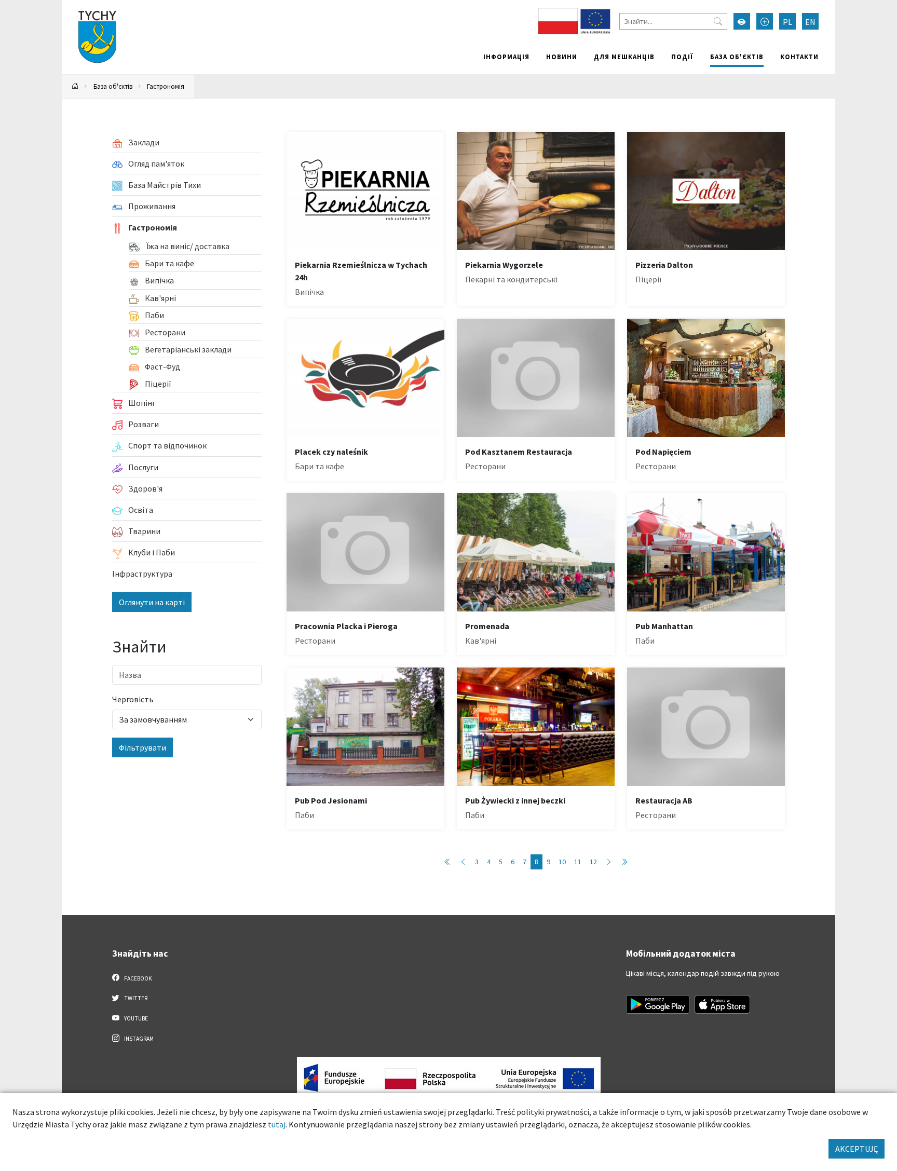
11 (577, 861)
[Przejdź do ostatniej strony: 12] (624, 861)
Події (682, 56)
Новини (561, 56)
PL (787, 22)
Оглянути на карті (152, 602)
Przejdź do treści (88, 6)
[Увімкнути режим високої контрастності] (741, 21)
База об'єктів (737, 56)
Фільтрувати (142, 747)
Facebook (137, 978)
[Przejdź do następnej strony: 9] (609, 861)
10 (562, 861)
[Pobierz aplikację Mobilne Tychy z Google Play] (657, 1004)
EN (810, 22)
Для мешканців (624, 56)
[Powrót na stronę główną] (75, 86)
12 (593, 861)
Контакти (799, 56)
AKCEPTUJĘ (856, 1148)
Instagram (138, 1038)
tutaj (277, 1124)
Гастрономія (165, 86)
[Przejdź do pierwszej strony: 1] (447, 861)
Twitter (135, 998)
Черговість (133, 699)
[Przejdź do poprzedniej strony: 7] (463, 861)
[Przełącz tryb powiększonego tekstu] (764, 21)
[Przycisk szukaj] (718, 21)
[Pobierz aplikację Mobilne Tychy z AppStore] (723, 1004)
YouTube (135, 1018)
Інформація (506, 56)
